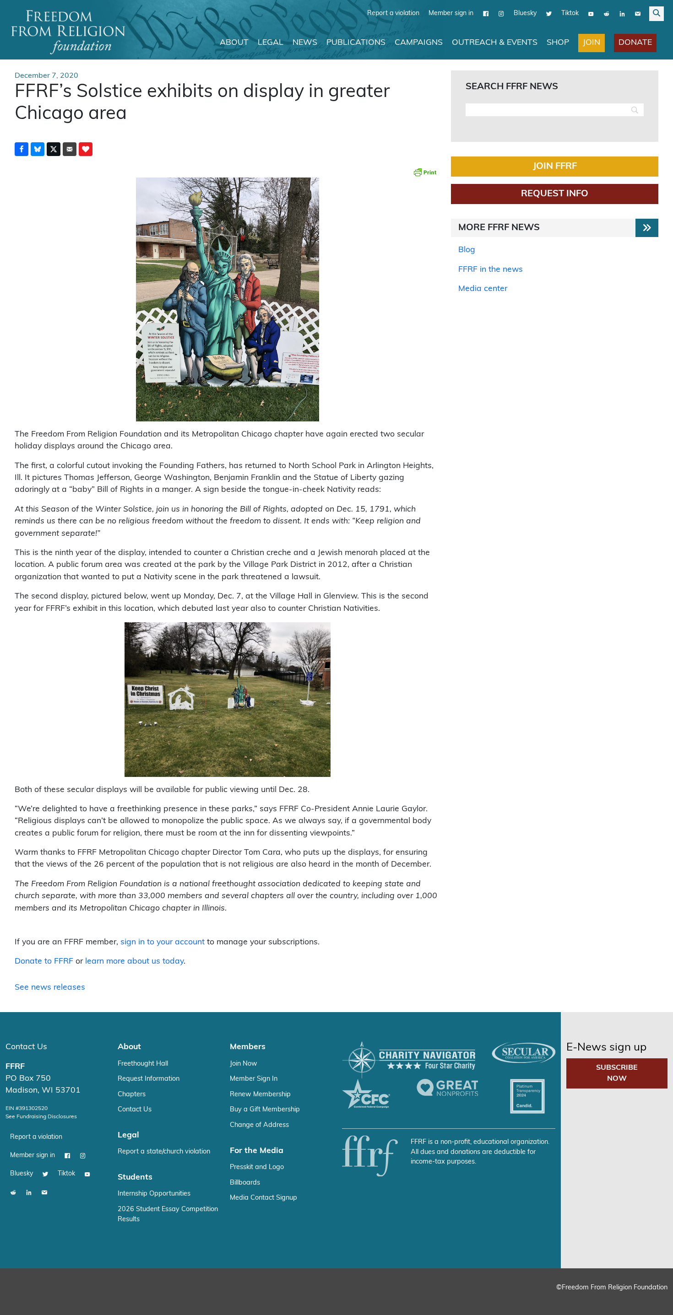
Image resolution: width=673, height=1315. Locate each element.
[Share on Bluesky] (37, 149)
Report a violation (393, 13)
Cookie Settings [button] (598, 1299)
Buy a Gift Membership (265, 1109)
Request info (554, 193)
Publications (355, 42)
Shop (558, 42)
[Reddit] (606, 13)
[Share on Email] (69, 149)
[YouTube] (591, 13)
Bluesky (525, 13)
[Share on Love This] (85, 149)
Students (135, 1177)
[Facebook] (486, 13)
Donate (635, 42)
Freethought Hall (143, 1063)
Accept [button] (646, 1299)
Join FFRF (555, 166)
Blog (466, 249)
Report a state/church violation (164, 1151)
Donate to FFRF (44, 961)
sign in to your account (162, 942)
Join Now (243, 1063)
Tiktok (570, 13)
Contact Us (26, 1047)
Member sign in (451, 13)
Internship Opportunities (154, 1193)
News (305, 42)
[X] (549, 13)
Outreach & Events (494, 42)
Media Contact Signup (263, 1197)
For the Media (256, 1150)
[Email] (638, 13)
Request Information (148, 1078)
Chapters (132, 1094)
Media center (482, 288)
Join (591, 42)
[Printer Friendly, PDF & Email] (425, 171)
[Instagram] (501, 13)
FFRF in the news (490, 269)
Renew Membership (260, 1094)
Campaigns (419, 42)
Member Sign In (253, 1078)
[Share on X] (53, 149)
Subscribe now (617, 1073)
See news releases (50, 987)
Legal (270, 42)
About (234, 42)
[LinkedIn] (622, 13)
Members (248, 1047)
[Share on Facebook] (21, 149)
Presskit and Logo (257, 1167)
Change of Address (259, 1124)
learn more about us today (134, 961)
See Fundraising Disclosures (41, 1116)
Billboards (245, 1182)
